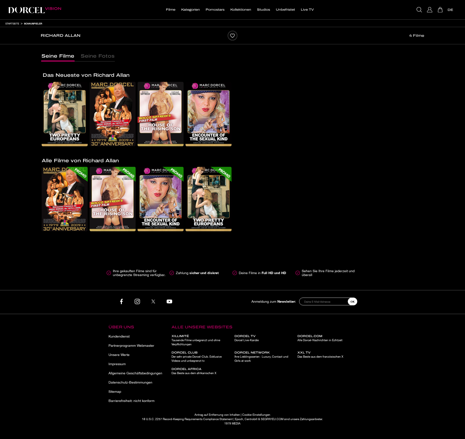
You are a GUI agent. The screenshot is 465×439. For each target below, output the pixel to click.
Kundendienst (119, 336)
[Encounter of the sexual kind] (209, 114)
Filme (170, 9)
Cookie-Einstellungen (256, 414)
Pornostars (215, 9)
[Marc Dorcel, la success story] (113, 114)
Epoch (239, 419)
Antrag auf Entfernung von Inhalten (217, 414)
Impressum (117, 364)
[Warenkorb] (440, 9)
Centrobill (251, 419)
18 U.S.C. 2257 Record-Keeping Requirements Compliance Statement (187, 419)
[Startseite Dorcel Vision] (34, 9)
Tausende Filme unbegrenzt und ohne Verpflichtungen (195, 340)
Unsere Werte (119, 355)
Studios (263, 9)
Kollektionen (240, 9)
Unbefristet (285, 9)
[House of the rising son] (161, 114)
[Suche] (420, 9)
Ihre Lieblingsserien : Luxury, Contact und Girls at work (261, 356)
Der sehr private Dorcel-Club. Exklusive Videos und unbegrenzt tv (196, 356)
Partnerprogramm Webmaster (131, 345)
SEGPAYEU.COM (272, 419)
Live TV (307, 9)
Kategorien (190, 9)
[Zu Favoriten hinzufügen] (232, 35)
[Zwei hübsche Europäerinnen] (65, 114)
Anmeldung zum (273, 301)
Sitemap (114, 391)
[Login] (430, 9)
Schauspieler (33, 23)
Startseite (12, 23)
